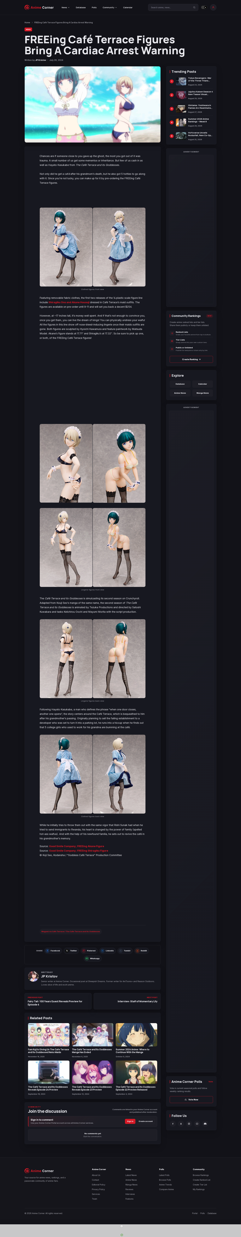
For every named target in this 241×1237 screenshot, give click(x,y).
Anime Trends (165, 1184)
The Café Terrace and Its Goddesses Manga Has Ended (92, 1051)
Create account (146, 1121)
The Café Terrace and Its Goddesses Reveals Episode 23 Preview (92, 1088)
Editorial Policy (98, 1184)
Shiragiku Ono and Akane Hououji (69, 302)
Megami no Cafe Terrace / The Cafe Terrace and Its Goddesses (70, 931)
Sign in (130, 1121)
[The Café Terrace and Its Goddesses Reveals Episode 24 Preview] (48, 1072)
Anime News (180, 393)
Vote (211, 1081)
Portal (194, 1213)
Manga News (203, 393)
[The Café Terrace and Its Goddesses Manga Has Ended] (92, 1034)
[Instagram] (189, 1124)
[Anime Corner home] (39, 7)
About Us (96, 1175)
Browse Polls (165, 1180)
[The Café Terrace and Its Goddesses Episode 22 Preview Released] (136, 1072)
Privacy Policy (98, 1189)
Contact (95, 1180)
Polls (94, 7)
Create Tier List (200, 1184)
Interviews (130, 1194)
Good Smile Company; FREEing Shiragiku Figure (78, 850)
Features (129, 1199)
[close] (121, 1226)
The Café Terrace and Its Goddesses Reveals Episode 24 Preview (48, 1088)
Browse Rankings (201, 1175)
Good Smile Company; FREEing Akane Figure (76, 846)
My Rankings (199, 1189)
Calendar (127, 7)
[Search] (194, 7)
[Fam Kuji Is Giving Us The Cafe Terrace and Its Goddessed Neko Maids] (48, 1034)
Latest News (131, 1175)
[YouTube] (197, 1124)
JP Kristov (40, 60)
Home (27, 22)
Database (81, 7)
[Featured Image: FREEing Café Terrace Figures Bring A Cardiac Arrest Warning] (93, 104)
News (28, 29)
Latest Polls (164, 1175)
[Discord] (205, 1124)
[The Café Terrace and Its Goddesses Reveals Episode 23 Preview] (92, 1072)
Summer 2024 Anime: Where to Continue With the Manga (132, 1051)
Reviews (129, 1189)
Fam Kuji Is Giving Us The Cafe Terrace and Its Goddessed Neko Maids (48, 1051)
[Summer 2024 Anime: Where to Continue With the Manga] (136, 1034)
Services (96, 1194)
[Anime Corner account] (213, 7)
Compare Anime (166, 1189)
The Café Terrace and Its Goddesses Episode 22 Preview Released (136, 1088)
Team (94, 1199)
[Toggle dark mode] (204, 7)
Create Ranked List (201, 1180)
